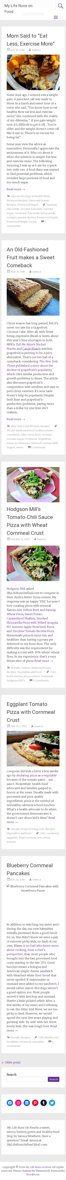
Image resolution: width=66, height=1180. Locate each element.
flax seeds (33, 213)
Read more (16, 189)
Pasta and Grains (39, 200)
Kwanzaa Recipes (17, 200)
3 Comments (41, 680)
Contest (25, 667)
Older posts (11, 1062)
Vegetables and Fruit (29, 672)
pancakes (38, 1041)
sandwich (50, 984)
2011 (40, 1037)
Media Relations (41, 667)
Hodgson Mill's (16, 680)
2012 (53, 672)
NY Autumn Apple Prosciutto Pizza (30, 627)
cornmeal (21, 213)
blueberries (52, 1037)
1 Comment (38, 447)
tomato (11, 841)
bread (46, 975)
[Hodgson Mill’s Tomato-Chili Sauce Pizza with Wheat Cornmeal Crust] (33, 501)
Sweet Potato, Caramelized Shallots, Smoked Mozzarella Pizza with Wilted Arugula (32, 618)
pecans (22, 217)
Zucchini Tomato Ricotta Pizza (33, 631)
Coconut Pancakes (31, 209)
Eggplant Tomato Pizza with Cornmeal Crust (31, 712)
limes (10, 443)
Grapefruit (44, 438)
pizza (46, 837)
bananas (52, 204)
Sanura (36, 50)
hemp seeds (47, 213)
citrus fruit (34, 434)
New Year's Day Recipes (25, 426)
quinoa (31, 217)
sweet (19, 447)
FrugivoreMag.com (32, 829)
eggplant (12, 837)
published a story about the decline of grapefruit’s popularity (32, 366)
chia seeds (13, 209)
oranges (12, 217)
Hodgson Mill (16, 588)
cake (23, 434)
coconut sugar (15, 438)
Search (11, 1074)
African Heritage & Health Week (30, 196)
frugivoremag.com (30, 837)
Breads (15, 667)
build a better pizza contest (23, 676)
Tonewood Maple (27, 204)
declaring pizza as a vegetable (36, 775)
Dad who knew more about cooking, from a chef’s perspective (33, 950)
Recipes (11, 204)
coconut (47, 434)
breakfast (12, 1041)
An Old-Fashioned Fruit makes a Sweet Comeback (31, 257)
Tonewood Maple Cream (22, 221)
